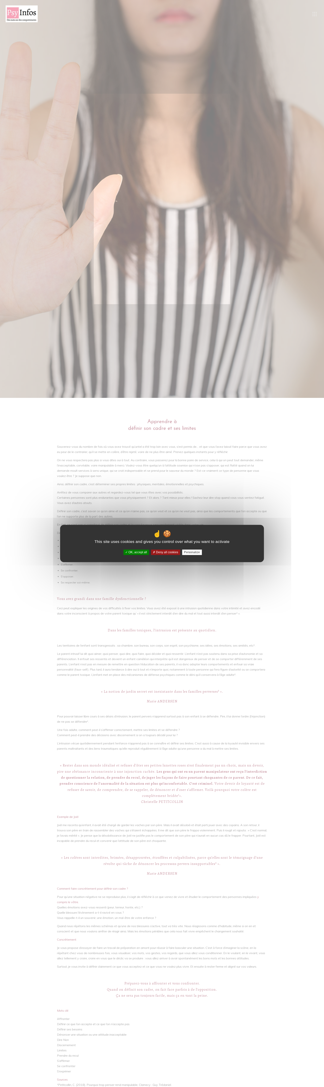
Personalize (192, 552)
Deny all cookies (166, 552)
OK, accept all (137, 552)
